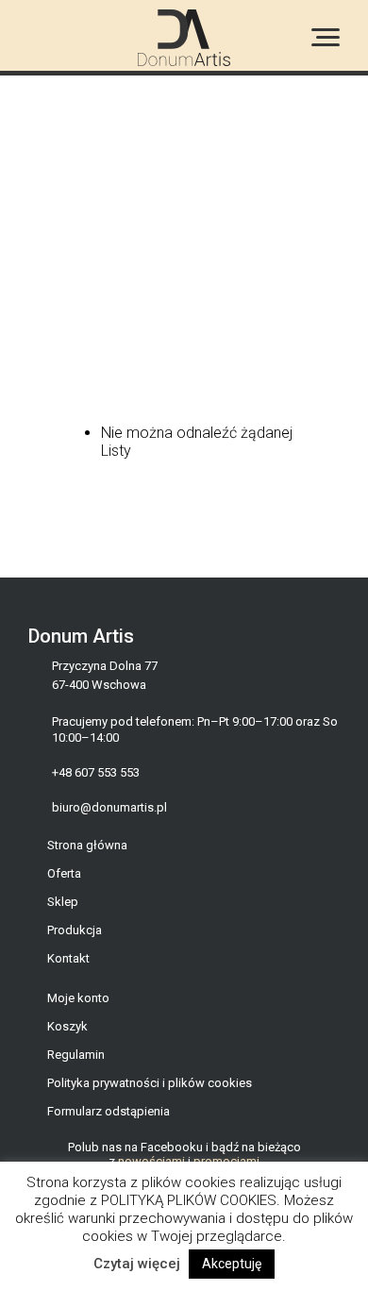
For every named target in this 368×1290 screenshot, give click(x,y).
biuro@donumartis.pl (109, 807)
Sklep (62, 902)
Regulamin (76, 1054)
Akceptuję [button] (231, 1263)
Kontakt (68, 958)
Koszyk (67, 1026)
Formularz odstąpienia (108, 1111)
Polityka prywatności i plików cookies (149, 1083)
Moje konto (78, 998)
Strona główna (87, 845)
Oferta (64, 873)
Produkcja (74, 930)
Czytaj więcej (136, 1263)
